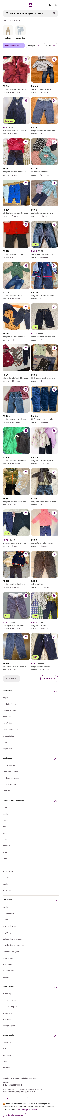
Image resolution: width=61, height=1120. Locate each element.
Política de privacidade (12, 938)
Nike (5, 839)
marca (48, 45)
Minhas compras (10, 1006)
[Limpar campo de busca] (53, 13)
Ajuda (5, 907)
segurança (7, 932)
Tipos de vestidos (10, 771)
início (5, 20)
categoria (32, 45)
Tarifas (5, 919)
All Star (6, 858)
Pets (5, 742)
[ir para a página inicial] (30, 6)
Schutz (6, 877)
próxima (47, 678)
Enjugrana (7, 1012)
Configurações (9, 1025)
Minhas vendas (9, 1000)
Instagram (7, 1055)
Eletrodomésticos (10, 729)
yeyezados (7, 1019)
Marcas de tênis (10, 784)
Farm (5, 807)
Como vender (8, 913)
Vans (5, 833)
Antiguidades (8, 735)
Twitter (5, 1048)
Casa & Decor (8, 716)
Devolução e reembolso (13, 945)
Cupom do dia (9, 765)
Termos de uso (9, 926)
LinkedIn (6, 1067)
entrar (55, 5)
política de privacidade (26, 1109)
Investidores (8, 964)
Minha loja (7, 993)
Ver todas (7, 890)
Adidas (6, 814)
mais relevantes (12, 45)
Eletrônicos (8, 723)
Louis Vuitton (8, 871)
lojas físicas (8, 957)
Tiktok (5, 1061)
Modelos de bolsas (11, 778)
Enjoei (5, 697)
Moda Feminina (9, 704)
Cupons (6, 977)
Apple (5, 883)
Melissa (6, 820)
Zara (5, 826)
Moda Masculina (10, 710)
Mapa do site (8, 970)
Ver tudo (6, 790)
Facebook (7, 1042)
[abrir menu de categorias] (4, 5)
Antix (5, 864)
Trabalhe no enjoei (11, 951)
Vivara (5, 852)
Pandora (6, 845)
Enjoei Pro (7, 748)
